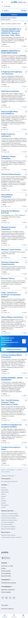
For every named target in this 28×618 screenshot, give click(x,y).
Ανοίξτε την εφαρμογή (23, 2)
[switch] (25, 23)
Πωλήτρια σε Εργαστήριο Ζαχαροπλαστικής (10, 263)
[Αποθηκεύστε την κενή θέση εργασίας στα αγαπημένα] (26, 29)
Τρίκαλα (3, 494)
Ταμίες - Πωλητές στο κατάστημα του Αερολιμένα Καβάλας (11, 294)
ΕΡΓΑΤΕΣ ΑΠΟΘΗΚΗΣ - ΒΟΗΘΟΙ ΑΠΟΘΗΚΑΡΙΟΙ (12, 379)
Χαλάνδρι (3, 500)
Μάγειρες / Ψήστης (8, 278)
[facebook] (2, 597)
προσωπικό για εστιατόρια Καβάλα (10, 515)
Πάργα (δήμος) (5, 492)
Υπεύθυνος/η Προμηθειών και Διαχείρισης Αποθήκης (11, 426)
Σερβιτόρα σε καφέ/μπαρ (10, 91)
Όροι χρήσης (4, 605)
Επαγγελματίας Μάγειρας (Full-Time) (10, 212)
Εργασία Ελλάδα (6, 576)
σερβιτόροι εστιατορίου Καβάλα (9, 520)
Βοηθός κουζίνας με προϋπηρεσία (8, 135)
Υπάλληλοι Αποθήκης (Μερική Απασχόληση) (11, 356)
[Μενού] (2, 2)
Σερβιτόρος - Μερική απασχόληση (8, 157)
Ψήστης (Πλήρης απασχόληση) (12, 317)
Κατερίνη (3, 496)
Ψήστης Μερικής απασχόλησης (7, 196)
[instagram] (6, 597)
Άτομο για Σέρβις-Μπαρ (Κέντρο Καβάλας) (9, 112)
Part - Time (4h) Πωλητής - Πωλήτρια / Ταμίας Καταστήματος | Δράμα (10, 402)
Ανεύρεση (14, 14)
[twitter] (10, 597)
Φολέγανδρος (4, 490)
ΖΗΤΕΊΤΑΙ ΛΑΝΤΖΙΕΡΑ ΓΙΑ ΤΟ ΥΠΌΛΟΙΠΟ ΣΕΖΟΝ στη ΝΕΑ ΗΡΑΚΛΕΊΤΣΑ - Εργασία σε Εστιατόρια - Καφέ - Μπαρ (11, 32)
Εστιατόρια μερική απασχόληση (9, 481)
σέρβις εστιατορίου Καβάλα (8, 528)
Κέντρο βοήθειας (6, 573)
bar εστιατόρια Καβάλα (7, 524)
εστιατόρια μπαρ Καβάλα (7, 522)
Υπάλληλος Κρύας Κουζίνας (11, 174)
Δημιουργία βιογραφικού (14, 349)
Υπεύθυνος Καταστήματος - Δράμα (11, 448)
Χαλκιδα (3, 507)
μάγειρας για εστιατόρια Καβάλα (9, 513)
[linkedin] (14, 597)
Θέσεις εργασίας (6, 571)
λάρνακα (3, 503)
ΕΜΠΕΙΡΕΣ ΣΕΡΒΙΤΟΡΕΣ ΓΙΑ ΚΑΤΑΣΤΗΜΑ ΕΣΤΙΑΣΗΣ (10, 52)
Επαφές (3, 568)
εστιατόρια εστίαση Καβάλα (8, 526)
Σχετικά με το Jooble (7, 566)
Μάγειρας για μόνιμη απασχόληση (8, 228)
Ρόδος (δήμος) (4, 505)
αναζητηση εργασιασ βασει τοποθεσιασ (11, 537)
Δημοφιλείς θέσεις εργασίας (8, 535)
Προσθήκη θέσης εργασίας (8, 583)
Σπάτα (3, 498)
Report (25, 46)
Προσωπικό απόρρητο (7, 608)
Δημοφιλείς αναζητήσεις (8, 475)
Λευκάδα (3, 487)
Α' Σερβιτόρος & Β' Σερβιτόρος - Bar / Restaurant (11, 73)
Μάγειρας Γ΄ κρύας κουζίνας (11, 249)
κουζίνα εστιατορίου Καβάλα (8, 518)
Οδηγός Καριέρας (6, 592)
